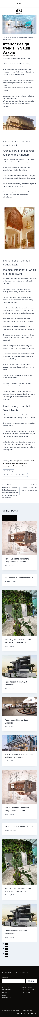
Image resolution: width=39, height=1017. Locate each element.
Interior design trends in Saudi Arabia (15, 475)
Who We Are (6, 987)
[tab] (6, 944)
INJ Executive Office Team (13, 58)
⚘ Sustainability (28, 990)
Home (5, 37)
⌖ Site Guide (26, 992)
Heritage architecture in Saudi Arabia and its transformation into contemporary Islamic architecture (18, 463)
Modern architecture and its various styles (29, 487)
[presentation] (19, 538)
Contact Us (6, 998)
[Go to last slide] (5, 518)
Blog (4, 995)
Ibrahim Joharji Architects (15, 973)
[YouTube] (32, 1014)
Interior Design (8, 471)
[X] (25, 1014)
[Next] (13, 518)
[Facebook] (28, 1014)
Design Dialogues (13, 37)
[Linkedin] (21, 1014)
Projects (5, 992)
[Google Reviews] (35, 1014)
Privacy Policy (27, 987)
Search (5, 978)
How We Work (7, 990)
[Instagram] (18, 1014)
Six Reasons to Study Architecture (19, 578)
